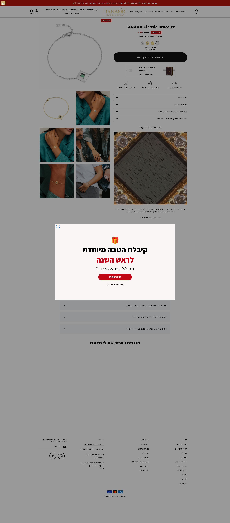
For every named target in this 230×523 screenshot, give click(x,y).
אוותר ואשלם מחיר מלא (115, 284)
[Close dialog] (58, 226)
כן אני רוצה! (115, 277)
